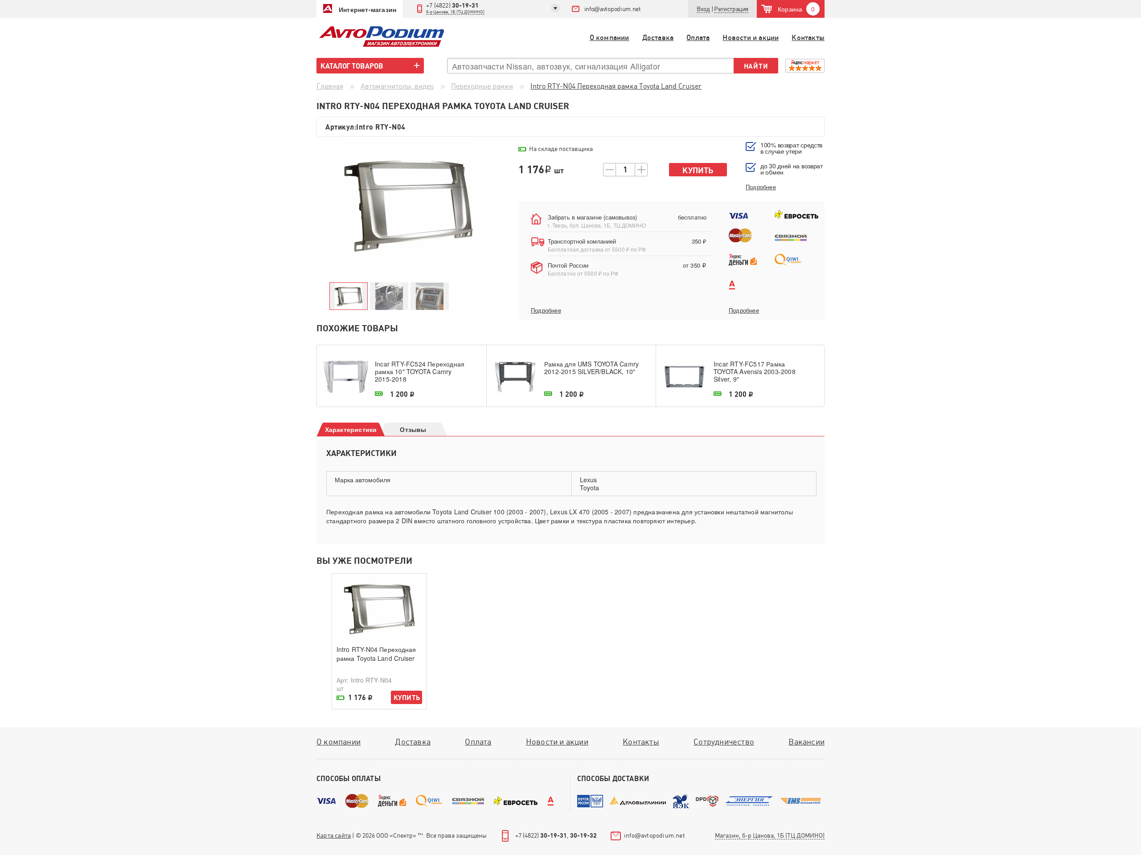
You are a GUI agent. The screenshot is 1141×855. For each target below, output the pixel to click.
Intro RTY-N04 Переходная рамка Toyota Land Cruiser (376, 654)
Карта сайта (333, 835)
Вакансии (806, 741)
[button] (731, 9)
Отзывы (413, 429)
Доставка (658, 37)
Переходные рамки (482, 86)
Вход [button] (703, 8)
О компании (609, 37)
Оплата (698, 37)
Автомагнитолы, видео (397, 86)
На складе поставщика (561, 148)
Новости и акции (750, 37)
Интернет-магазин (367, 9)
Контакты (808, 37)
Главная (329, 86)
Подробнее (546, 310)
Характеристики (351, 429)
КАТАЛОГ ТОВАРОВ (351, 66)
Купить (697, 170)
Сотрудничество (724, 741)
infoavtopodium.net (612, 8)
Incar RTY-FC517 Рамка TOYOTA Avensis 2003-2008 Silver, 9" (755, 371)
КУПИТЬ (407, 697)
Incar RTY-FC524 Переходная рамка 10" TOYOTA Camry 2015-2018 (419, 371)
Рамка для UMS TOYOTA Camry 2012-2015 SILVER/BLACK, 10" (591, 368)
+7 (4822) (455, 8)
